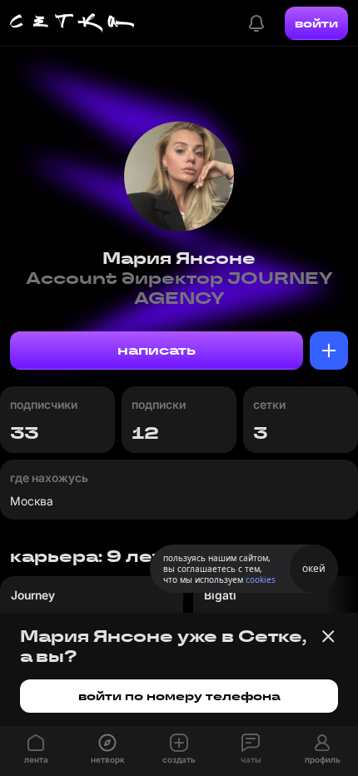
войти (316, 23)
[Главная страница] (72, 23)
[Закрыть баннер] (328, 636)
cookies (261, 579)
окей (314, 568)
